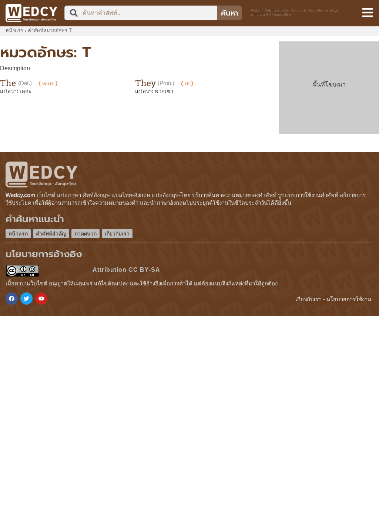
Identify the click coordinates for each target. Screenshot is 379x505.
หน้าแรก (14, 30)
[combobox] (140, 13)
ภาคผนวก (85, 234)
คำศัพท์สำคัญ (51, 234)
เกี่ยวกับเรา (117, 234)
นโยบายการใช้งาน (348, 299)
